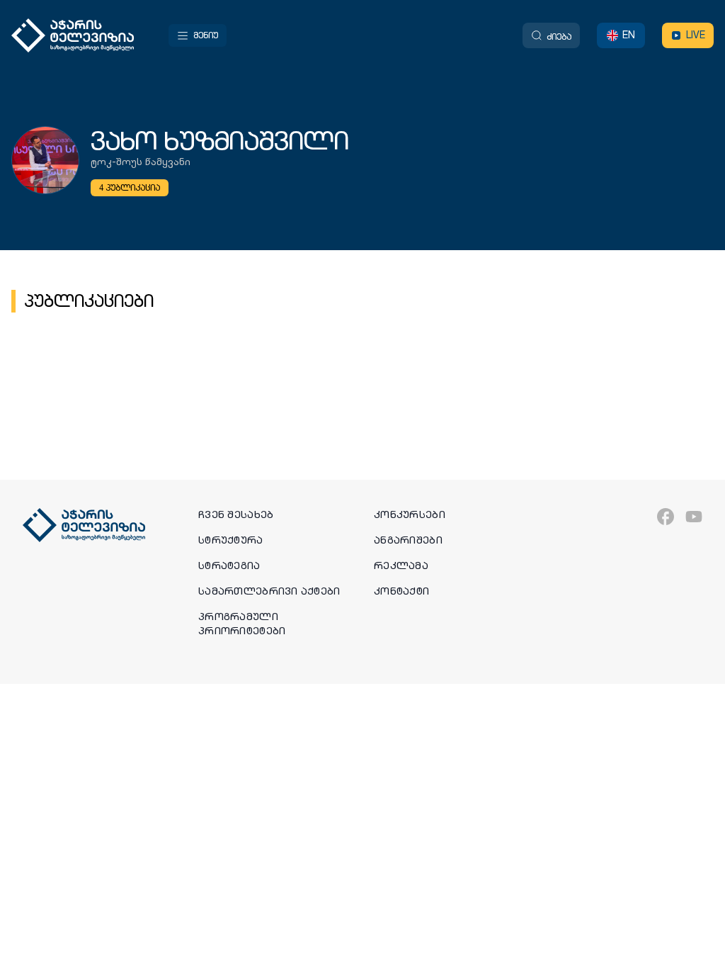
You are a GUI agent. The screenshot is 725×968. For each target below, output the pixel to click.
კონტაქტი (401, 591)
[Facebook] (665, 516)
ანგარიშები (408, 540)
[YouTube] (693, 516)
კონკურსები (409, 514)
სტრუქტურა (230, 540)
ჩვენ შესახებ (235, 514)
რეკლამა (401, 565)
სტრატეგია (229, 565)
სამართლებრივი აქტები (269, 591)
